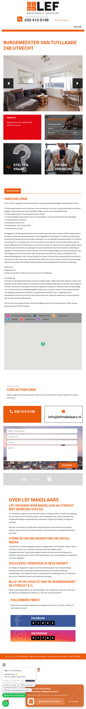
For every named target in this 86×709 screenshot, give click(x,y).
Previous (8, 83)
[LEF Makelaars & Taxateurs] (43, 9)
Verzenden (67, 465)
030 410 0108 (37, 20)
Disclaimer (64, 656)
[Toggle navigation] (80, 27)
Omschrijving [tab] (12, 191)
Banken (15, 319)
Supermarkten (44, 316)
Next (78, 83)
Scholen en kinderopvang (21, 316)
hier (39, 593)
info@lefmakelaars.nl (64, 417)
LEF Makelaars (23, 656)
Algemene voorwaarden (38, 656)
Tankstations (63, 316)
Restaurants (30, 319)
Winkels (46, 319)
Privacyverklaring (53, 656)
